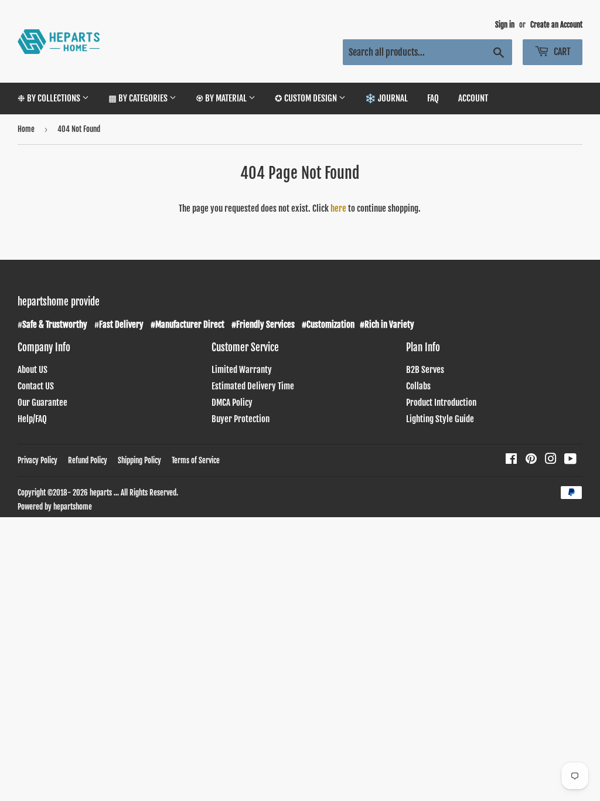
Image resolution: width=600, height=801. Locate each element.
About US (32, 369)
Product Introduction (441, 402)
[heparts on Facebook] (511, 460)
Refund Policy (87, 460)
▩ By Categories (138, 98)
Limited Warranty (242, 369)
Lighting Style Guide (440, 419)
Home (26, 129)
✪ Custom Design (307, 98)
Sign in (504, 24)
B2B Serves (425, 369)
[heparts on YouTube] (570, 460)
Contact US (36, 386)
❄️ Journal (386, 98)
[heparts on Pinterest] (531, 460)
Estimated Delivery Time (253, 386)
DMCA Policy (232, 402)
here (338, 208)
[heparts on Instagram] (551, 460)
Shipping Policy (139, 460)
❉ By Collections (50, 98)
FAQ (433, 98)
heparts (101, 492)
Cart (561, 51)
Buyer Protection (241, 419)
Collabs (418, 386)
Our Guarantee (42, 402)
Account (473, 98)
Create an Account (556, 24)
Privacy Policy (37, 460)
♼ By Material (222, 98)
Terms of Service (196, 460)
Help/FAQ (32, 419)
